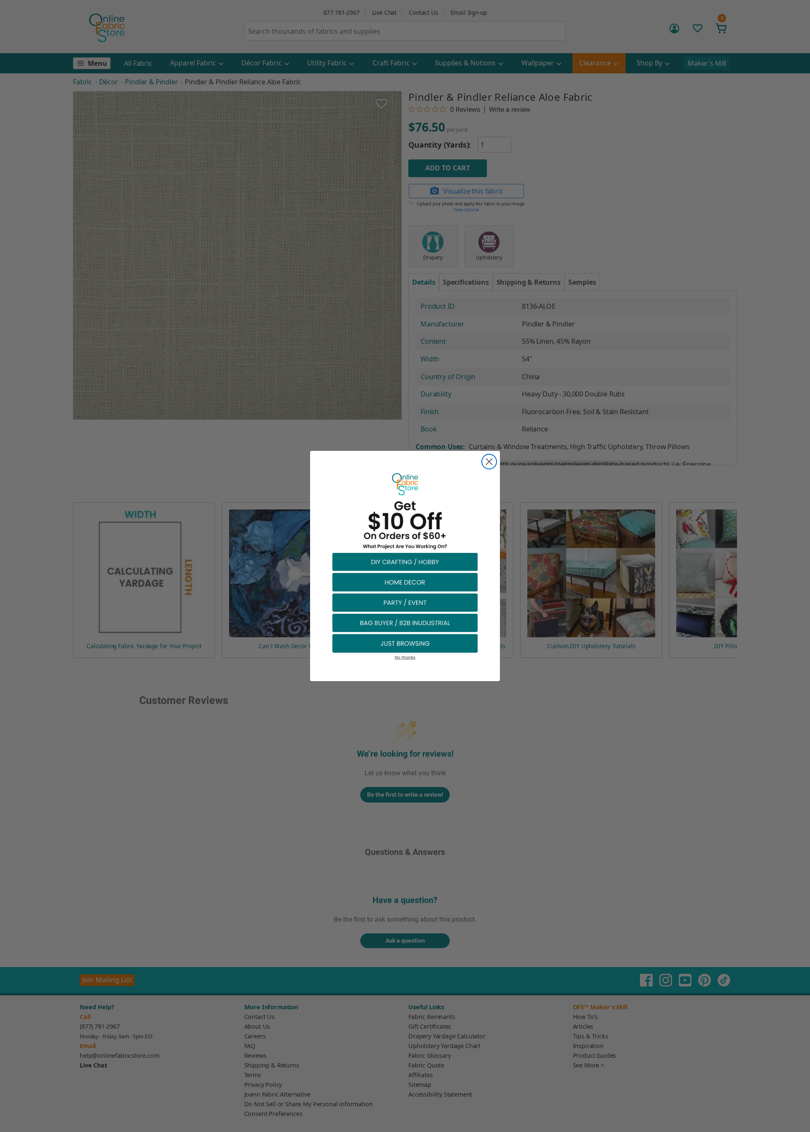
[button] (405, 561)
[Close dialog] (489, 461)
